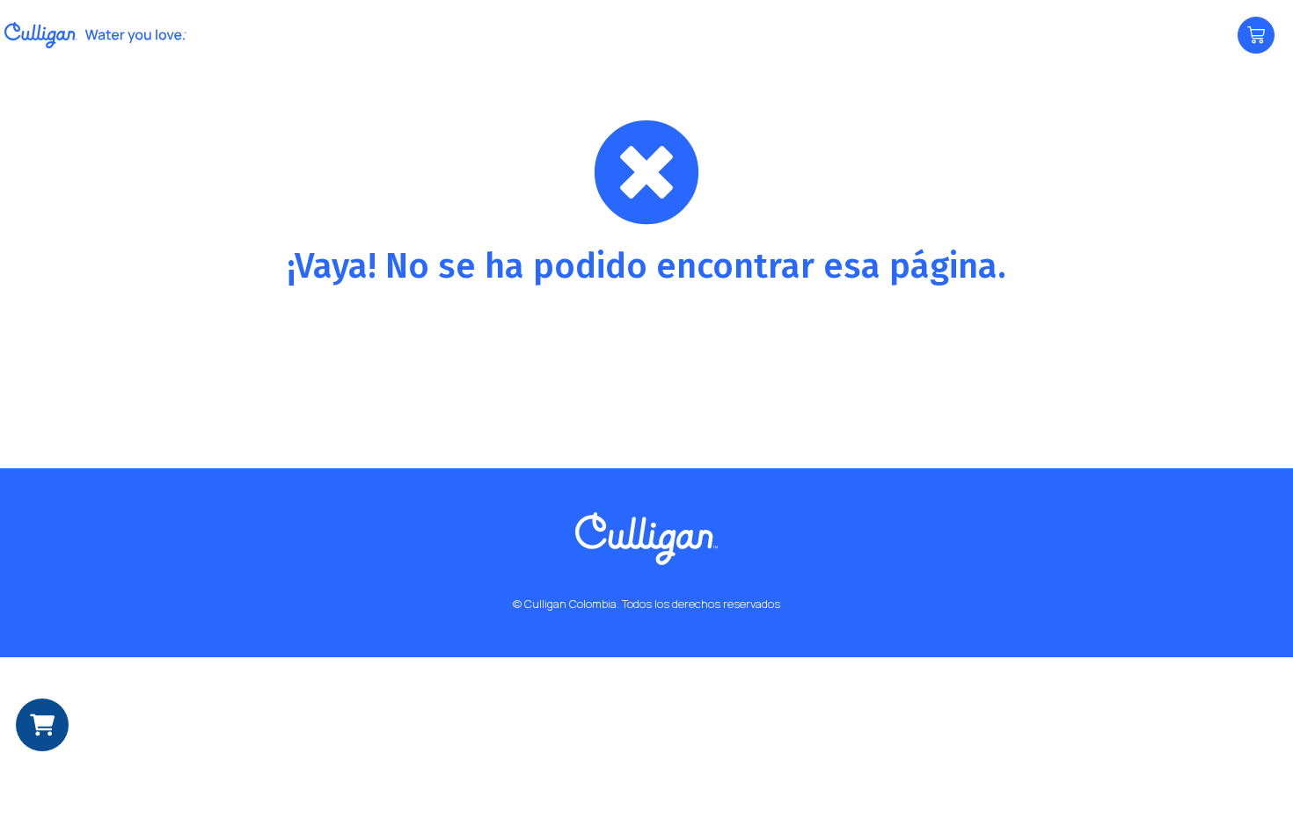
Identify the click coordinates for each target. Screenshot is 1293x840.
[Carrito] (1256, 35)
